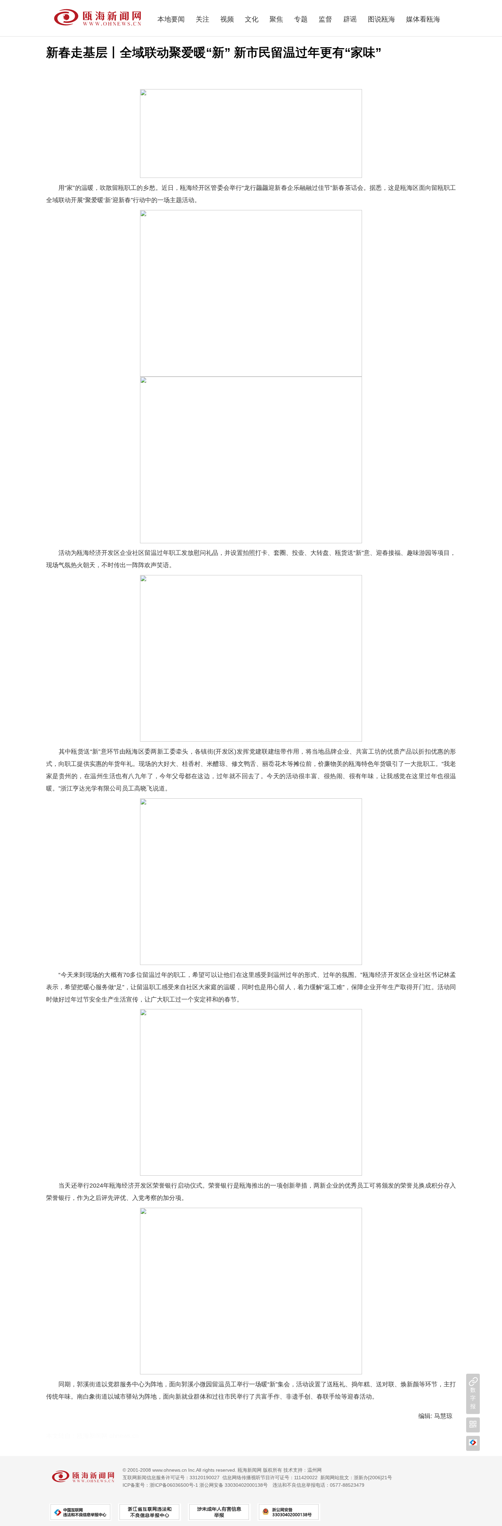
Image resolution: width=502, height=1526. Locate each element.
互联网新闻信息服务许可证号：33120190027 (171, 1477)
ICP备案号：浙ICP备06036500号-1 (160, 1485)
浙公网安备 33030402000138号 (233, 1485)
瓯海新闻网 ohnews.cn (108, 1435)
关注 (202, 19)
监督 (325, 19)
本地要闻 (171, 19)
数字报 (473, 1398)
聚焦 (276, 19)
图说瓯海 (381, 19)
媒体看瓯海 (423, 19)
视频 (227, 19)
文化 (252, 19)
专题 (301, 19)
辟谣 (350, 19)
